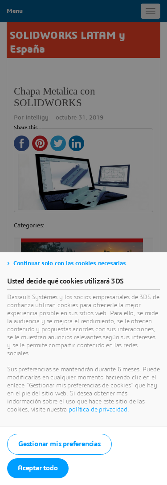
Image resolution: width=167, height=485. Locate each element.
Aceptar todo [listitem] (38, 468)
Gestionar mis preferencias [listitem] (59, 444)
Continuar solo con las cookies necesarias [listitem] (69, 263)
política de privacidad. (99, 410)
